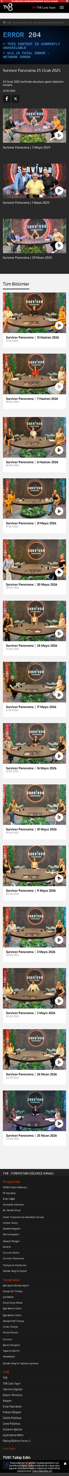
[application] (34, 738)
